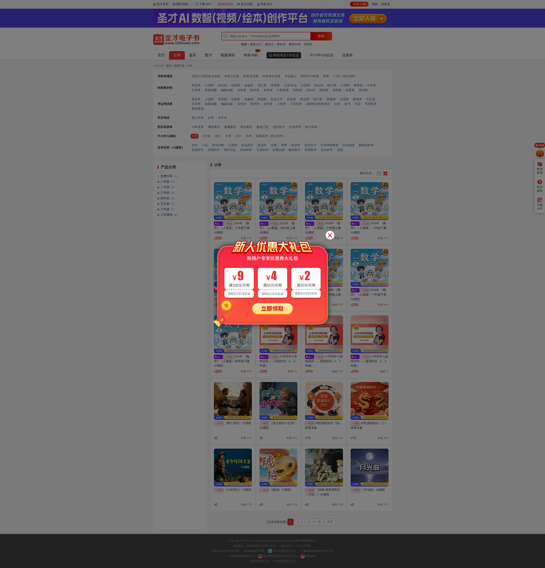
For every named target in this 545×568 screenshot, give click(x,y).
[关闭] (330, 235)
